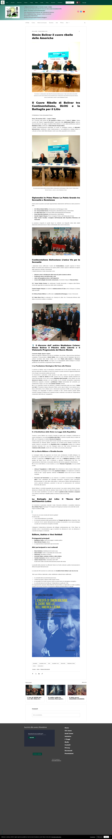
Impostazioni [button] (92, 837)
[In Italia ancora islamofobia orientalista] (77, 690)
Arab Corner (69, 733)
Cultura (33, 22)
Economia (51, 22)
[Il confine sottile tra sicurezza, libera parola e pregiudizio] (56, 690)
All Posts (27, 22)
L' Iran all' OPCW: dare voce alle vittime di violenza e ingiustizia (34, 698)
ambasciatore (40, 665)
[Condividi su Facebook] (32, 673)
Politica (61, 22)
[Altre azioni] (79, 31)
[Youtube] (84, 12)
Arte (57, 22)
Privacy (67, 747)
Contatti (67, 745)
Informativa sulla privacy (56, 837)
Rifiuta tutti (99, 837)
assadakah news (42, 663)
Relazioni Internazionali (45, 669)
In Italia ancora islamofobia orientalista (76, 698)
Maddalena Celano (71, 663)
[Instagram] (78, 12)
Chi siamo (68, 730)
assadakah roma (55, 663)
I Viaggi (67, 739)
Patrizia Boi (63, 663)
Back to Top (2, 834)
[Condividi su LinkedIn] (39, 673)
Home (67, 728)
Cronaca (34, 669)
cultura (34, 665)
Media (67, 742)
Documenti (68, 750)
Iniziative (68, 736)
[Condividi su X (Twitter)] (35, 673)
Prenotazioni (69, 753)
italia (49, 663)
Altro (67, 22)
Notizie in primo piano (42, 22)
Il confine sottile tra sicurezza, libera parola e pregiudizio (55, 698)
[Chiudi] (110, 837)
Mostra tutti (84, 682)
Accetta (106, 837)
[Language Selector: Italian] (78, 2)
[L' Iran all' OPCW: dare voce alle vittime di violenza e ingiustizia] (35, 690)
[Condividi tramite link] (42, 673)
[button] (84, 22)
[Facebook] (81, 12)
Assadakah (35, 663)
